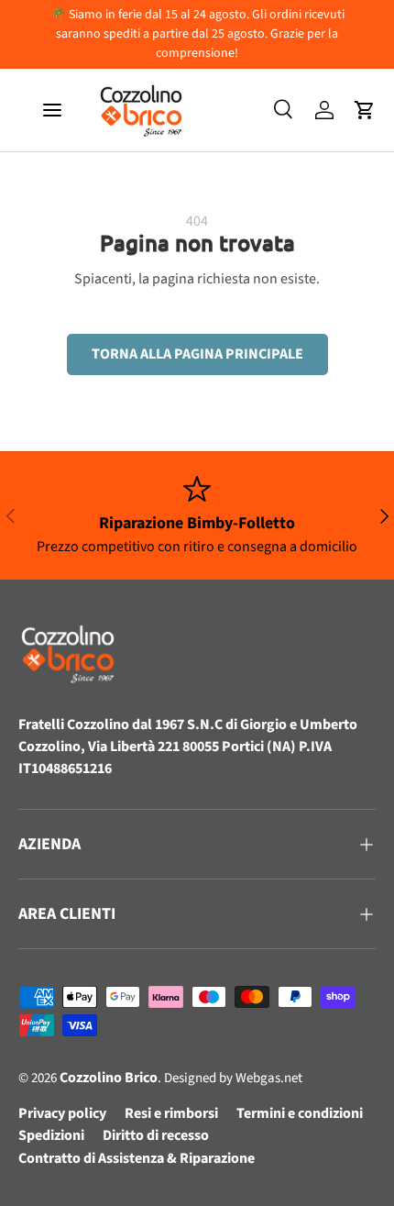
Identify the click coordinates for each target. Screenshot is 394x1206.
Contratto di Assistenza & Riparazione (136, 1158)
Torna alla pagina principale (197, 354)
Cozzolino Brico (109, 1078)
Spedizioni (51, 1135)
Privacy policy (62, 1113)
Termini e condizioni (299, 1113)
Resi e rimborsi (171, 1113)
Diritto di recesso (156, 1135)
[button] (365, 110)
